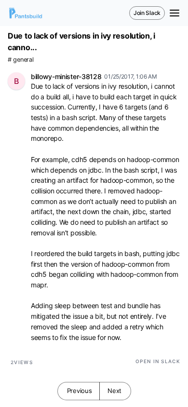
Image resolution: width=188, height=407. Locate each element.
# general (20, 59)
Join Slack (147, 12)
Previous (79, 390)
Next (114, 390)
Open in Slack (157, 361)
